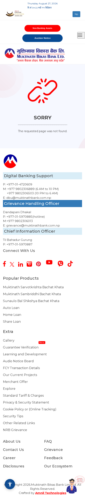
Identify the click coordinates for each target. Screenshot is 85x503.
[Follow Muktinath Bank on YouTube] (51, 261)
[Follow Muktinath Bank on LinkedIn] (22, 263)
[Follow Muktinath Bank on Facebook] (6, 262)
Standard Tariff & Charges (23, 395)
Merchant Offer (15, 382)
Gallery (8, 340)
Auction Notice (43, 38)
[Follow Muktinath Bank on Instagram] (31, 262)
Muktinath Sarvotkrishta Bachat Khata (33, 287)
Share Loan (12, 321)
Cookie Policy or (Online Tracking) (29, 409)
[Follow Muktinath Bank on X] (13, 263)
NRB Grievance (15, 430)
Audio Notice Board (18, 361)
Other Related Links (19, 423)
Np (76, 14)
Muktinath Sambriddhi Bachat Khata (32, 294)
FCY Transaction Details (21, 368)
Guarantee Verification (21, 347)
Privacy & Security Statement (26, 402)
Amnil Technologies (50, 493)
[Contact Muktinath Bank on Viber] (62, 262)
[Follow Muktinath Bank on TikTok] (71, 262)
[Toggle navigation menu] (81, 35)
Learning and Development (25, 354)
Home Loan (12, 315)
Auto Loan (11, 308)
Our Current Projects (20, 375)
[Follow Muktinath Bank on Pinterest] (40, 262)
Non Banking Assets (42, 28)
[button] (10, 484)
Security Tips (13, 416)
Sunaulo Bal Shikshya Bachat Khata (31, 301)
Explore (9, 389)
